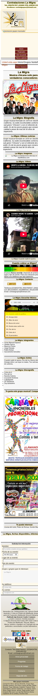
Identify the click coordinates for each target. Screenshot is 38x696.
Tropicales (21, 52)
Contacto (21, 671)
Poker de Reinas (23, 527)
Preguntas (22, 661)
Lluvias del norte (10, 527)
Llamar (13, 284)
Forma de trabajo (21, 666)
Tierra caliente (21, 58)
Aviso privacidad (21, 657)
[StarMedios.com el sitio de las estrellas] (9, 641)
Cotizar (28, 284)
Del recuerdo (21, 55)
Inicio (21, 49)
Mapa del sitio (21, 676)
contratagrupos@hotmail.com (23, 653)
